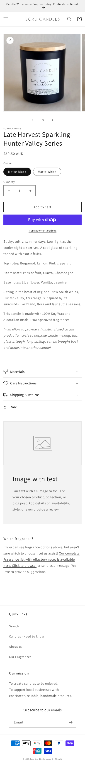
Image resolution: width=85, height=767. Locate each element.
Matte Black (17, 172)
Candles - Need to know (26, 636)
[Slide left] (33, 120)
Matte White (47, 172)
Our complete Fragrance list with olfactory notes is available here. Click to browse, (41, 559)
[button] (6, 19)
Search (14, 626)
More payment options (42, 230)
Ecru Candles (36, 759)
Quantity (9, 182)
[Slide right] (53, 120)
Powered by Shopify (53, 759)
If (4, 547)
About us (15, 647)
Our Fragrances (20, 657)
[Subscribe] (71, 722)
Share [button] (13, 407)
